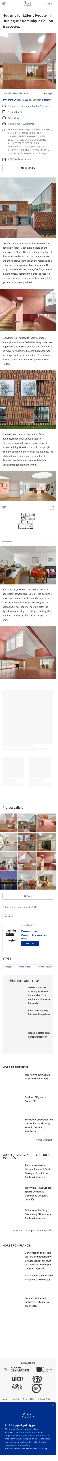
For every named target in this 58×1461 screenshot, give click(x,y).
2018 (16, 118)
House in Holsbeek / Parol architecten (39, 1035)
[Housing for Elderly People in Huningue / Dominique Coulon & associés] (27, 823)
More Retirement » (44, 1140)
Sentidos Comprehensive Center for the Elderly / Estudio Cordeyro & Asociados (39, 1125)
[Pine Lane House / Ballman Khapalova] (15, 1018)
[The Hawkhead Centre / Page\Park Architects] (12, 1082)
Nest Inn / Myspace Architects (35, 1099)
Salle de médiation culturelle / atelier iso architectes (37, 1302)
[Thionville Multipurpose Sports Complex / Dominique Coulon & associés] (12, 1195)
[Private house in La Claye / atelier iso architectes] (12, 1283)
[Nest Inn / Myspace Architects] (12, 1105)
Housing (22, 100)
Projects (9, 966)
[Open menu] (4, 4)
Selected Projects (44, 966)
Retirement (9, 100)
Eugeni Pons (29, 123)
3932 (16, 112)
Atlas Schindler (32, 129)
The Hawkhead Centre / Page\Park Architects (38, 1077)
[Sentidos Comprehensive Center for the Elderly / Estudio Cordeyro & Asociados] (12, 1127)
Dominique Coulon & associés (35, 106)
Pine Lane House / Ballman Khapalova (39, 1012)
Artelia (28, 159)
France (46, 100)
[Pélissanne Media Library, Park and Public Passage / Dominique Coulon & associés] (12, 1173)
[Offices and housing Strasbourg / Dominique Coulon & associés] (12, 1218)
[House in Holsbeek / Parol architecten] (15, 1040)
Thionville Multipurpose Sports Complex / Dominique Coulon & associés (38, 1194)
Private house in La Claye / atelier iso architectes (39, 1278)
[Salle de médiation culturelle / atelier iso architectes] (12, 1306)
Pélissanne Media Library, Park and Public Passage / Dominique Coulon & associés (38, 1171)
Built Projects (24, 966)
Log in (50, 4)
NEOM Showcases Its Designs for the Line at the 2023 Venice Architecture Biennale (39, 995)
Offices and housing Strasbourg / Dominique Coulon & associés (38, 1214)
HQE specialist (15, 159)
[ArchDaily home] (28, 3)
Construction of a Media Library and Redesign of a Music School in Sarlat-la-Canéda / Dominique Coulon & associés (38, 1261)
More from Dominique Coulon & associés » (33, 1230)
